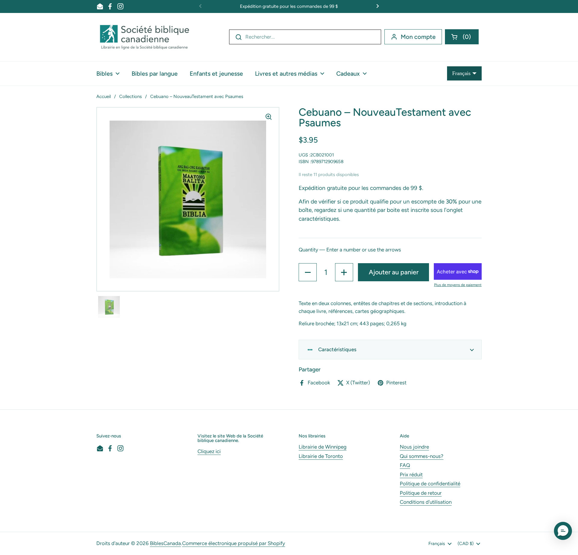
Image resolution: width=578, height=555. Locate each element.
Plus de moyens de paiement (458, 285)
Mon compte (418, 36)
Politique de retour (421, 493)
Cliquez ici (209, 451)
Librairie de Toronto (321, 456)
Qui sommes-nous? (421, 456)
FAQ (405, 465)
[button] (462, 36)
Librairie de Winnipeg (322, 447)
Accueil (103, 96)
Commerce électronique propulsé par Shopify (233, 543)
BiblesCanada (165, 543)
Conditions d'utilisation (426, 502)
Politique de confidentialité (430, 484)
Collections (130, 96)
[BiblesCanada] (144, 37)
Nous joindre (414, 447)
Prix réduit (411, 474)
